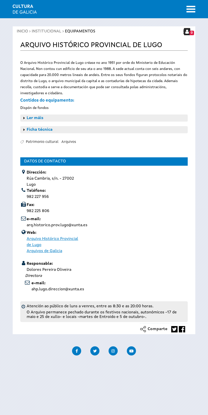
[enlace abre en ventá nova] (174, 329)
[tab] (104, 118)
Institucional (46, 31)
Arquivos (68, 142)
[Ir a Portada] (25, 11)
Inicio (22, 31)
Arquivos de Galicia (44, 251)
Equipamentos (80, 31)
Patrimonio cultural (42, 142)
